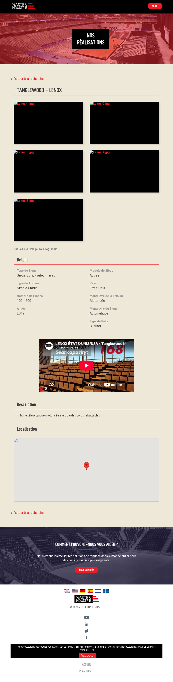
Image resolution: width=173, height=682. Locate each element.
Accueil (86, 664)
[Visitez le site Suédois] (106, 591)
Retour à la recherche (29, 78)
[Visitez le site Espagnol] (90, 591)
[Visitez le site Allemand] (82, 591)
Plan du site (86, 671)
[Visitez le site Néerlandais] (98, 591)
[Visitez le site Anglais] (67, 591)
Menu (157, 6)
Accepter (88, 656)
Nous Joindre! (86, 569)
